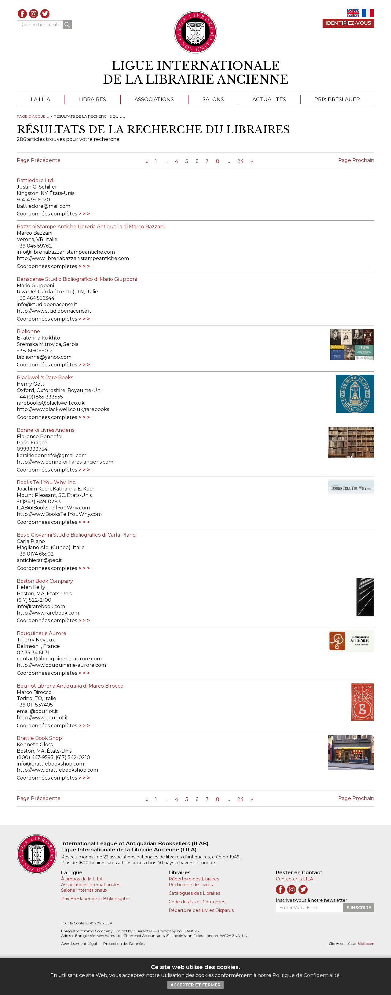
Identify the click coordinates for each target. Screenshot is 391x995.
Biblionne (28, 331)
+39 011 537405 (35, 705)
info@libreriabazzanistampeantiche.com (66, 252)
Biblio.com (365, 944)
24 (240, 161)
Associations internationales (90, 884)
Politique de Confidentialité (306, 975)
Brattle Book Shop (39, 738)
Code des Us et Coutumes (197, 902)
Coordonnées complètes (47, 214)
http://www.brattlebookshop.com (57, 770)
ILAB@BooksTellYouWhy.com (53, 508)
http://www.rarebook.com (48, 613)
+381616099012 (35, 351)
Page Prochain (356, 160)
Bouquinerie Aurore (41, 633)
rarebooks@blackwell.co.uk (51, 403)
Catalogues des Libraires (194, 893)
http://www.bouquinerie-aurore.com (61, 665)
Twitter (44, 13)
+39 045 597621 (35, 246)
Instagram (33, 13)
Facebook (22, 13)
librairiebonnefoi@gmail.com (51, 455)
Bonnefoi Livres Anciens (45, 430)
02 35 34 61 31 (33, 652)
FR (368, 13)
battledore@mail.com (43, 206)
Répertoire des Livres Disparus (201, 910)
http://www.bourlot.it (42, 718)
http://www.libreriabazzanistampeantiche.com (73, 258)
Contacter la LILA (294, 879)
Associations (154, 99)
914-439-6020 (33, 200)
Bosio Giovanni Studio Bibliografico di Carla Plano (76, 535)
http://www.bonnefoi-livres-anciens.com (65, 462)
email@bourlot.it (37, 711)
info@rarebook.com (41, 606)
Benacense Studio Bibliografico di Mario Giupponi (77, 279)
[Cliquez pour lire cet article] (348, 345)
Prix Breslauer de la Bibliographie (95, 898)
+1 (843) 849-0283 (39, 502)
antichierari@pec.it (39, 560)
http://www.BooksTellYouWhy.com (59, 514)
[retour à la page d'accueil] (39, 854)
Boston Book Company (45, 581)
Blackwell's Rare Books (45, 377)
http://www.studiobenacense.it (54, 311)
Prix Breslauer (337, 99)
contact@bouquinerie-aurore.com (59, 659)
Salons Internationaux (84, 890)
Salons (213, 99)
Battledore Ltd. (35, 180)
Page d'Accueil (33, 116)
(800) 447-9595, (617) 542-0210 (53, 757)
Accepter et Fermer (195, 985)
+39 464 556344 (35, 298)
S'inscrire (359, 907)
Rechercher (67, 24)
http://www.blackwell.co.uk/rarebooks (63, 409)
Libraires (92, 99)
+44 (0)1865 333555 (40, 397)
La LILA (40, 99)
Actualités (269, 99)
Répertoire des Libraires (194, 879)
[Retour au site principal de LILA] (195, 32)
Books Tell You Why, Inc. (46, 482)
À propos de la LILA (82, 879)
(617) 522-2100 (34, 600)
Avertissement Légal (79, 943)
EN (353, 13)
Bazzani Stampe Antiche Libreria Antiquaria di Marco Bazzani (90, 226)
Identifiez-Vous (348, 23)
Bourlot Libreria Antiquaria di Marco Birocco (70, 686)
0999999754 (32, 449)
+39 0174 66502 (35, 554)
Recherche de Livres (191, 884)
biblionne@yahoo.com (44, 357)
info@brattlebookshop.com (50, 764)
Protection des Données (123, 943)
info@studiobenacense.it (47, 304)
